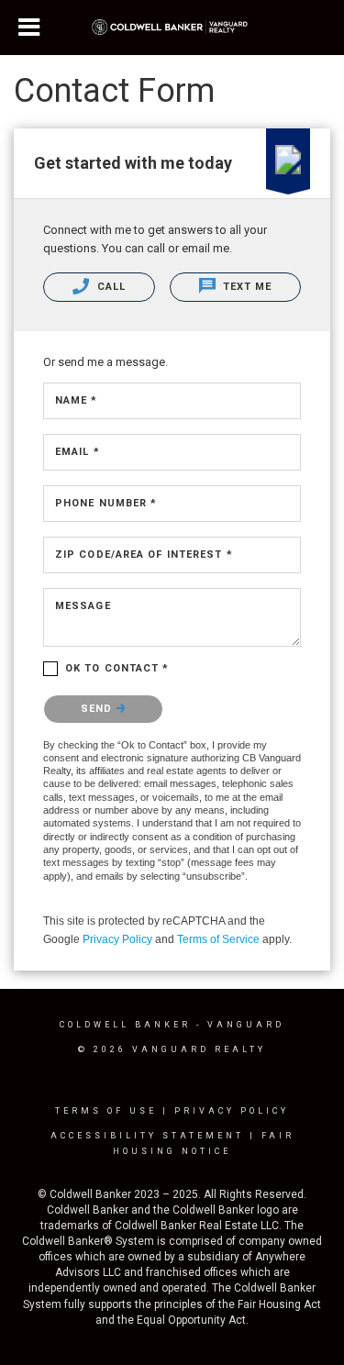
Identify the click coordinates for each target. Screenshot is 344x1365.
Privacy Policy (117, 939)
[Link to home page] (172, 27)
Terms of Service (218, 939)
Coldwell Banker (125, 1024)
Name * (76, 400)
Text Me (245, 287)
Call (110, 287)
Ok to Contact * (117, 668)
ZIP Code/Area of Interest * (144, 554)
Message (83, 606)
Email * (77, 452)
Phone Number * (106, 503)
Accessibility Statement (147, 1135)
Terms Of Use (106, 1110)
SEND (99, 709)
